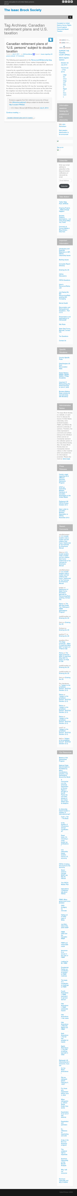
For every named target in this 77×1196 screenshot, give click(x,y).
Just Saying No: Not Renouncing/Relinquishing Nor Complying (64, 295)
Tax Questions (63, 336)
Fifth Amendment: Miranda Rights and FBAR (64, 1025)
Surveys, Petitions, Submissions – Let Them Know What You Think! (65, 219)
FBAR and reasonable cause (64, 944)
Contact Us (62, 340)
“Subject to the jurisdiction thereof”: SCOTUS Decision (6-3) (65, 687)
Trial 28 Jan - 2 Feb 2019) (64, 70)
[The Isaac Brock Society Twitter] (71, 2)
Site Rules (62, 324)
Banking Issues (64, 260)
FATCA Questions (64, 280)
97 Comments (20, 56)
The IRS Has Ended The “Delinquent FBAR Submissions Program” (64, 608)
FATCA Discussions (63, 275)
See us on (60, 147)
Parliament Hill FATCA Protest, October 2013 (64, 503)
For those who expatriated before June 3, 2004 (65, 1091)
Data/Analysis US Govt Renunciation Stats (64, 365)
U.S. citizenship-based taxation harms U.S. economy (64, 854)
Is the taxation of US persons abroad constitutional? (64, 827)
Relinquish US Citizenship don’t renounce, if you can (64, 1062)
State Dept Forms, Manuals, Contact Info (65, 330)
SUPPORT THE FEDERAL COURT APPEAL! (64, 53)
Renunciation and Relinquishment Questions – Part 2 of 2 (64, 309)
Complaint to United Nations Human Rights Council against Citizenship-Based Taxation (64, 27)
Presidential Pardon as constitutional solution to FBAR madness (64, 971)
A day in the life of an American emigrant (65, 1142)
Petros (61, 604)
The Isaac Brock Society (23, 10)
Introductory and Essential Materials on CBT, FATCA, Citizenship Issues (64, 252)
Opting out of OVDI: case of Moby (64, 917)
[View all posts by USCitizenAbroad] (34, 54)
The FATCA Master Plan (65, 883)
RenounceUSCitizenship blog (41, 60)
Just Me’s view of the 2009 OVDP (64, 926)
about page (66, 459)
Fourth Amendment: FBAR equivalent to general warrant (64, 995)
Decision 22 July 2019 (64, 64)
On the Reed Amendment (64, 1070)
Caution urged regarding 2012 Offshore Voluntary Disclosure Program (64, 478)
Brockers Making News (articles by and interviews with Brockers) (64, 393)
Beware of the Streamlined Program (63, 759)
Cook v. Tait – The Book (64, 817)
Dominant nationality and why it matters (63, 1180)
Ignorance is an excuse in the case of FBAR (64, 953)
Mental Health (63, 303)
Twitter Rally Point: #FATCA (63, 203)
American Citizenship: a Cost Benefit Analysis (64, 1162)
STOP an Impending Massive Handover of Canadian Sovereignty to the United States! (65, 492)
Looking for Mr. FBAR (64, 962)
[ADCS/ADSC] (65, 41)
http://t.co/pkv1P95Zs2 (17, 104)
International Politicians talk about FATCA (65, 891)
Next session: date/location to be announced (64, 132)
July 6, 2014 (44, 108)
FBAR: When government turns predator (64, 901)
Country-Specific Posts (64, 358)
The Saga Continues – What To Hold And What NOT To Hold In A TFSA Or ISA (65, 645)
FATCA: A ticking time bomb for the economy (64, 865)
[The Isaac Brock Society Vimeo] (69, 2)
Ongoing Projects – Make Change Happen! (64, 209)
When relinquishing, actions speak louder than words (64, 1103)
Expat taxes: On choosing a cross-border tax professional (64, 840)
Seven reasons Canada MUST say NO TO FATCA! (64, 874)
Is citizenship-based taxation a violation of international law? (64, 811)
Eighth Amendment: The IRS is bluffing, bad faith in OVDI (64, 1050)
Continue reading (13, 112)
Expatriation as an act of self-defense (65, 1114)
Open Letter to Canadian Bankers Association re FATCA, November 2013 (64, 513)
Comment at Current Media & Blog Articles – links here (64, 229)
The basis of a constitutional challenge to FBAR (65, 983)
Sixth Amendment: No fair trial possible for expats (64, 1037)
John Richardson (62, 125)
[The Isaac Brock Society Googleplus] (63, 2)
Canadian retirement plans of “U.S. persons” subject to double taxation (29, 47)
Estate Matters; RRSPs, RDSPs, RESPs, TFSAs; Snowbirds (64, 375)
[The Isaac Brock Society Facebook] (66, 2)
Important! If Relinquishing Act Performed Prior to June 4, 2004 (64, 384)
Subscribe (64, 186)
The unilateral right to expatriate (64, 1151)
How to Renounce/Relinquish (64, 286)
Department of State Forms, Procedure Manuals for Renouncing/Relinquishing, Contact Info (64, 594)
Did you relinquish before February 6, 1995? (64, 1080)
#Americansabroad (19, 102)
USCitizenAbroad (27, 54)
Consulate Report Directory (64, 265)
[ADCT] (65, 47)
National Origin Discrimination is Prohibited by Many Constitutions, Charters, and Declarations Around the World (64, 771)
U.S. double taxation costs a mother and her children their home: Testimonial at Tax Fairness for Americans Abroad (65, 542)
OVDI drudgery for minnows (64, 907)
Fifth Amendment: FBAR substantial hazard (64, 1007)
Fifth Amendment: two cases (65, 1016)
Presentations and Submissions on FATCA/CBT (65, 318)
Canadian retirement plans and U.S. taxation (20, 118)
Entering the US (64, 270)
